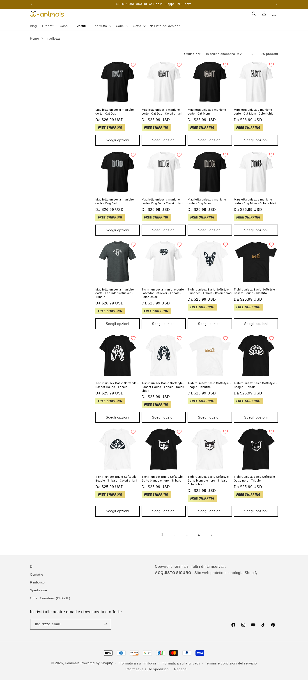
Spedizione (38, 590)
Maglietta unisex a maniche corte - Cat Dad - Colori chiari (162, 111)
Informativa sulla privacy (180, 663)
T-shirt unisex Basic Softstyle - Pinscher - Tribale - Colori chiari (210, 291)
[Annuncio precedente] (32, 4)
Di (31, 566)
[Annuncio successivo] (276, 4)
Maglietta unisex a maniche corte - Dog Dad (114, 201)
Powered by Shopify (96, 663)
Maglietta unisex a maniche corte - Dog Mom (207, 201)
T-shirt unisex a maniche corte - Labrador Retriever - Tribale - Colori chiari (164, 293)
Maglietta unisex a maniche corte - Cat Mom (207, 111)
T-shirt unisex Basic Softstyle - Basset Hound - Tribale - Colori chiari (163, 386)
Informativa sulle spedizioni (147, 669)
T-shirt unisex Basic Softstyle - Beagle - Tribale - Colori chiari (116, 478)
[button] (65, 26)
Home (34, 38)
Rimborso (37, 582)
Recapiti (180, 669)
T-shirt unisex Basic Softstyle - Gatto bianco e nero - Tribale (163, 478)
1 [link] (162, 535)
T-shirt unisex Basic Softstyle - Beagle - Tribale (255, 385)
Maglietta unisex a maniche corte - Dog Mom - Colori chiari (255, 201)
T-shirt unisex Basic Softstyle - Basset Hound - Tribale (116, 385)
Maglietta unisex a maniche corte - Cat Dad (114, 111)
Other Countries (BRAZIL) (50, 598)
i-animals (72, 663)
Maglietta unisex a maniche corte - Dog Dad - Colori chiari (162, 201)
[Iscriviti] (106, 624)
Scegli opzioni (117, 140)
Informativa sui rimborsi (137, 663)
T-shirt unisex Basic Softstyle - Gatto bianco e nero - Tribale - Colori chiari (209, 480)
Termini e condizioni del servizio (231, 663)
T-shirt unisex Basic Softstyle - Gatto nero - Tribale (255, 478)
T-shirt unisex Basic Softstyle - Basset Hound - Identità (255, 291)
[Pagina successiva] (211, 535)
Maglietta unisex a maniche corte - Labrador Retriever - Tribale (114, 293)
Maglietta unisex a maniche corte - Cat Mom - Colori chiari (255, 111)
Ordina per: (192, 54)
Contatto (36, 574)
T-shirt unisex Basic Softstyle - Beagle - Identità (209, 385)
